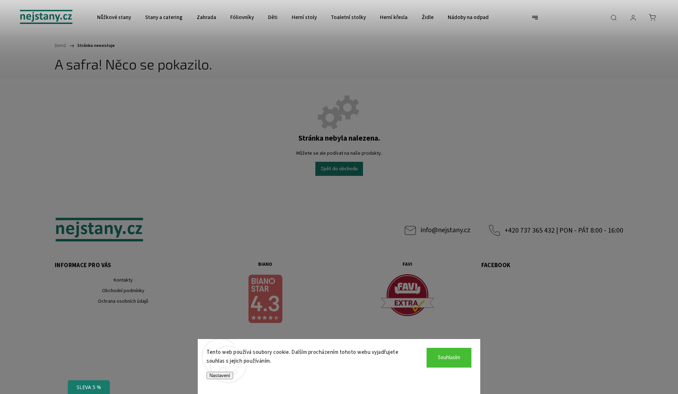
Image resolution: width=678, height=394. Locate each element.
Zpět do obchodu (339, 168)
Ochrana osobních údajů (123, 301)
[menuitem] (114, 17)
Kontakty (123, 280)
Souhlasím (449, 357)
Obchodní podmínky (123, 290)
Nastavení (219, 375)
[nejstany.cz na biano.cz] (265, 300)
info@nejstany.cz (445, 230)
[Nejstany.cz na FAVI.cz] (407, 296)
